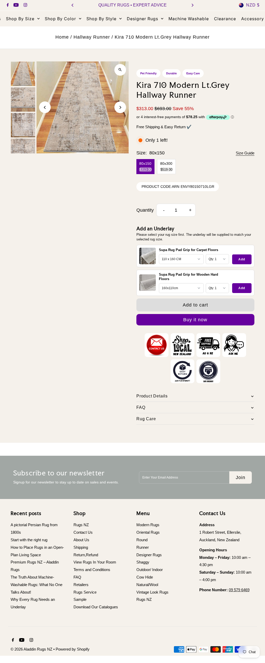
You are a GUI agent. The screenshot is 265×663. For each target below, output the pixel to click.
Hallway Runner (91, 37)
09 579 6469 (239, 590)
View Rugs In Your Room (94, 562)
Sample (79, 599)
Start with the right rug (29, 540)
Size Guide (245, 153)
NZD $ (253, 5)
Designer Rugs (149, 555)
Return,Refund (85, 555)
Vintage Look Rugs (152, 592)
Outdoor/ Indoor (149, 569)
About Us (81, 540)
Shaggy (142, 562)
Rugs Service (85, 592)
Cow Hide (144, 577)
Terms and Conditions (91, 569)
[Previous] (73, 5)
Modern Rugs (147, 525)
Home (62, 37)
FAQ (77, 577)
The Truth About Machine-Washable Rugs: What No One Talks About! (36, 584)
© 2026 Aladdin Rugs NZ (32, 649)
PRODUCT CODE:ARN (160, 186)
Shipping (80, 547)
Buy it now (195, 319)
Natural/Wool (147, 584)
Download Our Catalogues (95, 607)
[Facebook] (7, 5)
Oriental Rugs (148, 532)
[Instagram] (24, 5)
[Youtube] (15, 5)
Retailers (81, 584)
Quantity (145, 210)
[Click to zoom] (120, 70)
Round (142, 540)
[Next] (192, 5)
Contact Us (83, 532)
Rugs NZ (81, 525)
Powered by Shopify (73, 649)
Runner (142, 547)
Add (241, 259)
